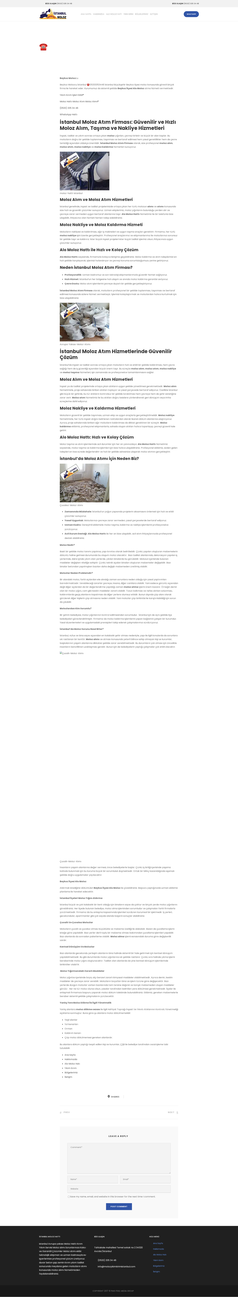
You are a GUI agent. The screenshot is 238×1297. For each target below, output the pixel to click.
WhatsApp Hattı (68, 114)
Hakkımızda (98, 14)
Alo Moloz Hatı (114, 14)
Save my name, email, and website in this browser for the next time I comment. (112, 1196)
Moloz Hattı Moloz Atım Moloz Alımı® (79, 101)
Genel (77, 54)
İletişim (154, 14)
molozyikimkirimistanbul (55, 54)
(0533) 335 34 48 (69, 108)
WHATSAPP (191, 14)
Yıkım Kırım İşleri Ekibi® (72, 95)
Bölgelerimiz (141, 14)
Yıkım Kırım (128, 14)
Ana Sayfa (86, 14)
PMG (113, 1291)
